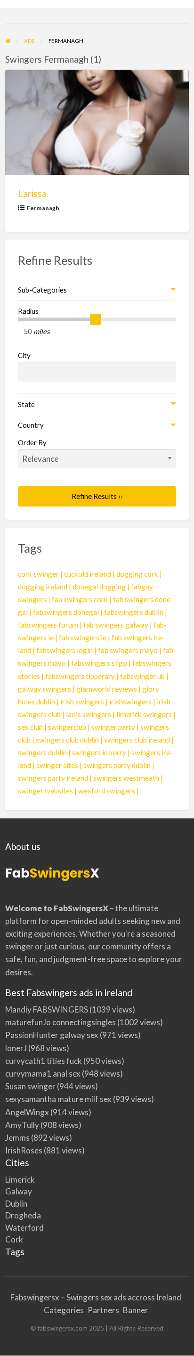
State (26, 404)
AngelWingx (27, 1112)
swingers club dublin (67, 739)
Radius (28, 311)
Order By (32, 442)
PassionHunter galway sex (51, 1035)
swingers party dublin (117, 765)
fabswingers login (64, 650)
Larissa (32, 193)
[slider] (95, 319)
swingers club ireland (137, 739)
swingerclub (67, 727)
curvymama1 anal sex (43, 1073)
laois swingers (88, 714)
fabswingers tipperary (80, 676)
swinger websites (45, 790)
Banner (135, 1310)
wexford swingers (106, 790)
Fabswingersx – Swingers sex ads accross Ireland (95, 1297)
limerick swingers (144, 714)
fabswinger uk (142, 676)
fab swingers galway (115, 625)
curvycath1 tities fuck (43, 1061)
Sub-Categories (42, 290)
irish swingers (82, 701)
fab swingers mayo (128, 650)
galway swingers (44, 689)
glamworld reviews (106, 689)
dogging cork (137, 574)
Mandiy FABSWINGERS (46, 1009)
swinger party (113, 727)
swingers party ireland (53, 778)
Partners (103, 1310)
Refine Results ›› (97, 496)
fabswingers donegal (66, 612)
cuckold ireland (87, 574)
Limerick (20, 1180)
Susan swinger (30, 1086)
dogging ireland (42, 586)
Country (31, 425)
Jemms (17, 1138)
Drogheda (23, 1215)
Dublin (16, 1204)
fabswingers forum (48, 625)
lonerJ (16, 1048)
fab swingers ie (82, 637)
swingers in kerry (99, 752)
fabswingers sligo (99, 663)
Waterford (24, 1228)
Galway (18, 1191)
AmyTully (22, 1125)
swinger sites (57, 765)
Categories (64, 1310)
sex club (30, 727)
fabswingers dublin (133, 612)
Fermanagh (43, 208)
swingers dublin (42, 752)
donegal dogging (99, 586)
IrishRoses (23, 1150)
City (24, 355)
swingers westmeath (126, 778)
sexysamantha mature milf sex (58, 1099)
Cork (14, 1239)
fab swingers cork (80, 599)
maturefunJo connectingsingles (60, 1022)
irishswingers (130, 701)
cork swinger (38, 574)
